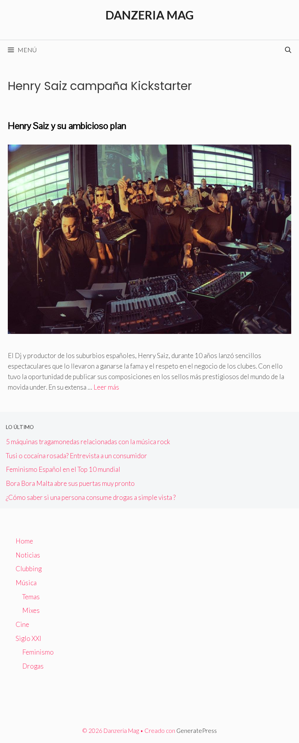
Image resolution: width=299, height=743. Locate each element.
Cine (22, 624)
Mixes (31, 610)
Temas (31, 597)
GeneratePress (196, 730)
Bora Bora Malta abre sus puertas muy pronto (70, 483)
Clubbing (29, 569)
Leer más (106, 387)
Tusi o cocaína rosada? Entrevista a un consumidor (76, 456)
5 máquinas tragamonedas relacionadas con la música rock (88, 442)
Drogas (33, 666)
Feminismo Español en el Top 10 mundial (63, 469)
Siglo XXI (28, 638)
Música (26, 583)
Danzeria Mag (150, 15)
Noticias (28, 555)
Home (24, 541)
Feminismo (38, 652)
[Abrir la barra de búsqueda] (288, 50)
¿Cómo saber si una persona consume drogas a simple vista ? (91, 497)
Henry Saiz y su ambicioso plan (67, 126)
